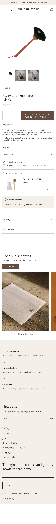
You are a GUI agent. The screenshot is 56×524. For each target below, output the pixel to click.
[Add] (48, 188)
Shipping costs (8, 229)
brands (5, 434)
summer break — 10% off (13, 448)
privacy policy (8, 499)
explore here (35, 204)
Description (7, 125)
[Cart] (52, 9)
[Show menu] (4, 9)
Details (5, 148)
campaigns (7, 452)
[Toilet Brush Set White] (11, 184)
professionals (8, 457)
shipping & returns (10, 443)
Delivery (6, 220)
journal (5, 438)
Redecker (6, 88)
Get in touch (23, 389)
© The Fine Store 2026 (12, 494)
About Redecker (9, 154)
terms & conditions (32, 494)
